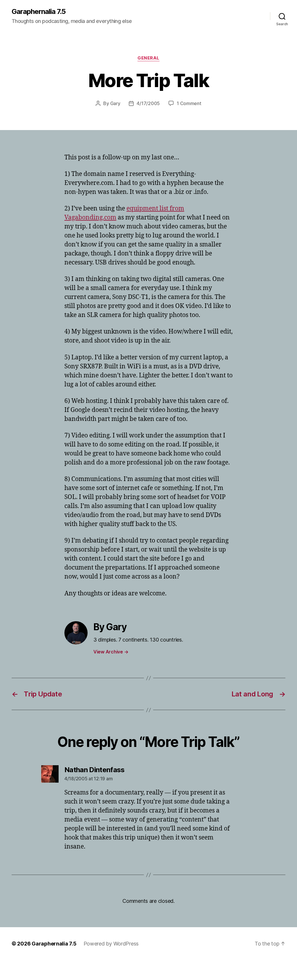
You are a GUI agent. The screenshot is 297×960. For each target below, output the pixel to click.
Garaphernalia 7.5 (39, 11)
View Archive (110, 652)
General (148, 58)
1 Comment (189, 103)
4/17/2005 (148, 103)
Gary (115, 103)
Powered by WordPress (111, 944)
